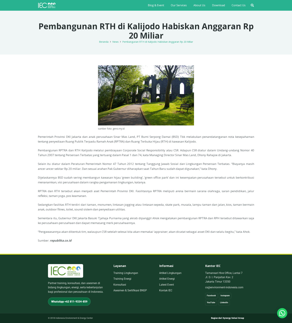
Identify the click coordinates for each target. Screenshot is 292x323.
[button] (252, 5)
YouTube (211, 302)
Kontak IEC (165, 290)
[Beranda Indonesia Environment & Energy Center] (65, 270)
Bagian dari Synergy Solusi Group (227, 318)
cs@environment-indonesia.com (224, 287)
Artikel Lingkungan (170, 273)
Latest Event (166, 284)
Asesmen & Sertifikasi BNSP (130, 290)
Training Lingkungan (125, 273)
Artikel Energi (167, 278)
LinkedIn (224, 302)
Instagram (225, 295)
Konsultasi (119, 284)
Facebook (211, 295)
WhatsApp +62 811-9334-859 (69, 301)
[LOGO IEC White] (47, 5)
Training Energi (122, 278)
